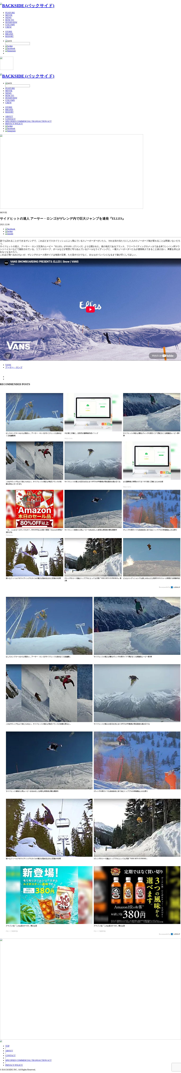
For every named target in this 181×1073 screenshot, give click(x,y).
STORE (8, 31)
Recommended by (165, 587)
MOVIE (8, 15)
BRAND (9, 34)
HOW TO (9, 20)
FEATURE (10, 13)
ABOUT (9, 116)
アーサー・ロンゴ (13, 367)
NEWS (8, 17)
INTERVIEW (11, 22)
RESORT (9, 36)
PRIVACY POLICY (14, 124)
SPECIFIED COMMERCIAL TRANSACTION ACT (28, 121)
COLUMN (10, 25)
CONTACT (10, 119)
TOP (7, 1046)
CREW (8, 27)
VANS (8, 365)
